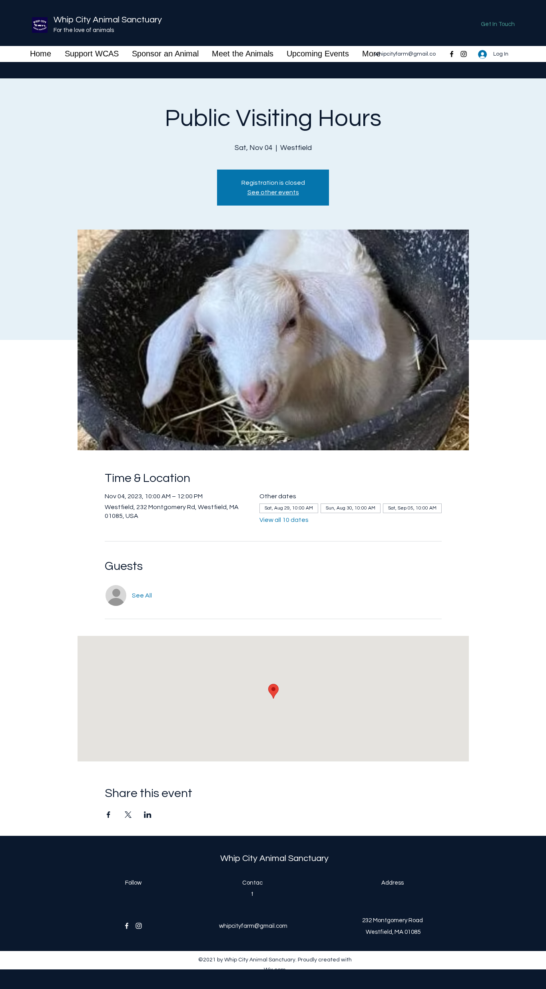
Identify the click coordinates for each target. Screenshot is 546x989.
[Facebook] (452, 54)
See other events (273, 192)
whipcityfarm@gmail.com (253, 926)
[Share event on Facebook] (108, 814)
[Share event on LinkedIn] (147, 814)
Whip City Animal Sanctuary (108, 19)
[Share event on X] (128, 814)
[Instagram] (464, 54)
